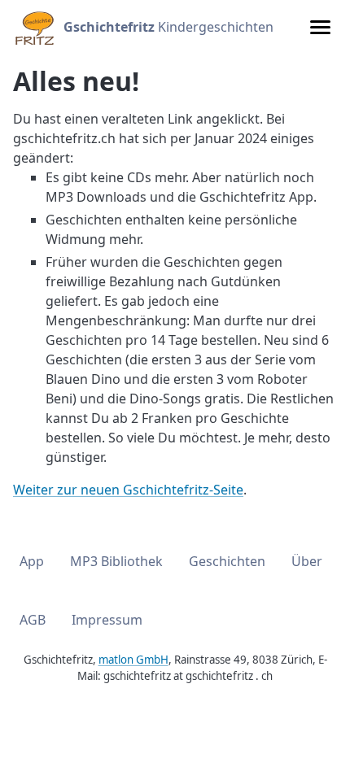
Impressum (107, 620)
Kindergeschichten (168, 27)
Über (306, 561)
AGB (33, 620)
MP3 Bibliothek (116, 561)
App (32, 561)
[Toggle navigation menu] (320, 27)
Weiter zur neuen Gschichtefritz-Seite (128, 490)
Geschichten (227, 561)
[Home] (33, 27)
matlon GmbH (133, 659)
